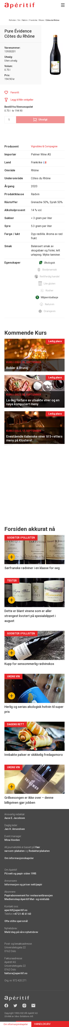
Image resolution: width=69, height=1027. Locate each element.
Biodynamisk (49, 269)
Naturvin (49, 304)
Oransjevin (50, 311)
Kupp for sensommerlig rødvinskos (29, 664)
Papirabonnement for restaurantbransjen (28, 895)
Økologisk (49, 262)
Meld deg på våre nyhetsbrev (21, 932)
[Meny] (63, 5)
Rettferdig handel (49, 276)
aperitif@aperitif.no (15, 910)
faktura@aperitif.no (15, 973)
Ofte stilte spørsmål (16, 921)
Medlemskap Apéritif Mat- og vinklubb (26, 899)
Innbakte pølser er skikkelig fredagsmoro (33, 755)
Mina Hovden (12, 840)
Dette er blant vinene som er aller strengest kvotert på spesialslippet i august (30, 616)
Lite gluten (49, 283)
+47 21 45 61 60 (22, 913)
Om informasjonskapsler (19, 858)
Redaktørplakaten (39, 850)
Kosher (49, 290)
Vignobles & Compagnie (44, 146)
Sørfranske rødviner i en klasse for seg (32, 568)
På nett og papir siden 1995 (20, 873)
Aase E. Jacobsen (14, 818)
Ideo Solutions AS (24, 1016)
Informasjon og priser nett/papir (23, 884)
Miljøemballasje (49, 297)
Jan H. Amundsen (14, 829)
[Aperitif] (19, 5)
